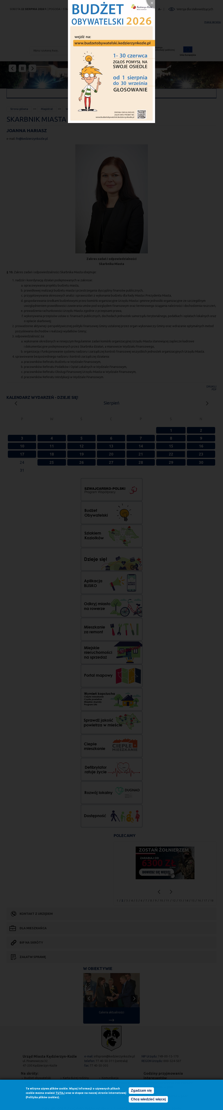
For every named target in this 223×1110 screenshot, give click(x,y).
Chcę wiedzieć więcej (148, 1099)
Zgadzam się (141, 1090)
